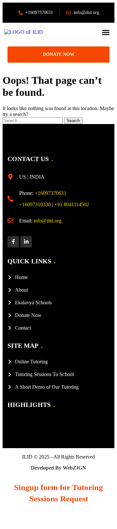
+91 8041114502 (71, 204)
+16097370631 (50, 193)
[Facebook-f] (13, 241)
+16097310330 (35, 204)
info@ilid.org (47, 220)
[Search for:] (33, 120)
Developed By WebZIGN (58, 468)
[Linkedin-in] (26, 241)
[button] (106, 32)
